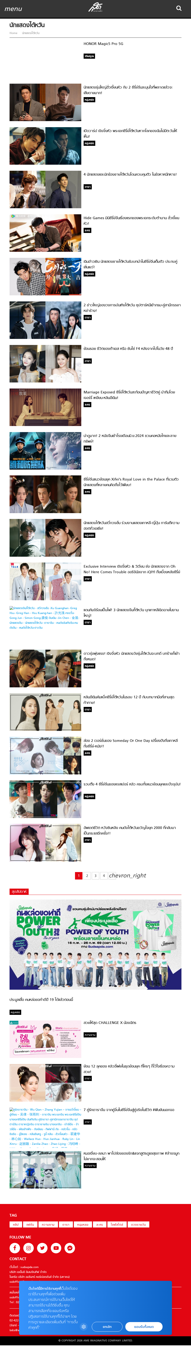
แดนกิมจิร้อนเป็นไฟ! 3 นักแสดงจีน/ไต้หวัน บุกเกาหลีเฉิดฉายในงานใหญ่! (131, 613)
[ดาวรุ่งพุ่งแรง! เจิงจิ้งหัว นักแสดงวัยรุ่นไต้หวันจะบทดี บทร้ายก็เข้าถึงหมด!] (45, 686)
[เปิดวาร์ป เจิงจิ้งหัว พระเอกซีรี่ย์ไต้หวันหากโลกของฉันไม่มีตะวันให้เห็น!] (45, 164)
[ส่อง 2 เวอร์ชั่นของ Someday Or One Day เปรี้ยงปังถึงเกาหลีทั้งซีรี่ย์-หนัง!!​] (45, 773)
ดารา (65, 1225)
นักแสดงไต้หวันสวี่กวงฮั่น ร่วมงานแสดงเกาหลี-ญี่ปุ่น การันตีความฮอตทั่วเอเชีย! (131, 526)
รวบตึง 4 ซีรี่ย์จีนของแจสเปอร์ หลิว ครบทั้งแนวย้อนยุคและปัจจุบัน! (132, 784)
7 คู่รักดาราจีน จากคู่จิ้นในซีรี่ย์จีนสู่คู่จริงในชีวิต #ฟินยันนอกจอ (129, 1110)
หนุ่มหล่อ (83, 1225)
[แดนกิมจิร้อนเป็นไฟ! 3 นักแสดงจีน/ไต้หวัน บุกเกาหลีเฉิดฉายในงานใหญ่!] (45, 628)
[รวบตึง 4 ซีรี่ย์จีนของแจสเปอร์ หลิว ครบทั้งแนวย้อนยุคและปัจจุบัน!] (45, 817)
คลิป (16, 1225)
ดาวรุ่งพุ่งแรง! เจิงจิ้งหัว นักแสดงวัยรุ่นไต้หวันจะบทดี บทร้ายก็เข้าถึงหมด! (132, 656)
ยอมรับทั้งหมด (144, 1326)
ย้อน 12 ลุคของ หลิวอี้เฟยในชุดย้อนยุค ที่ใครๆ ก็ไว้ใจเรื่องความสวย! (129, 1069)
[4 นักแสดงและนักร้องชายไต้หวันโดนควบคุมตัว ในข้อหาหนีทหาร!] (45, 207)
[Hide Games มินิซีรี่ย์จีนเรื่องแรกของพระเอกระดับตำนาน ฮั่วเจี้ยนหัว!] (45, 251)
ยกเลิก (107, 1326)
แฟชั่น (30, 1225)
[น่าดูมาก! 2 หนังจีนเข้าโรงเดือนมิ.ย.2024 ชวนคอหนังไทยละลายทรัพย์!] (45, 469)
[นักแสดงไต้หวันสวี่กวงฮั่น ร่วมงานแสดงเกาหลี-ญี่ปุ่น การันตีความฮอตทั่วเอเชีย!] (45, 556)
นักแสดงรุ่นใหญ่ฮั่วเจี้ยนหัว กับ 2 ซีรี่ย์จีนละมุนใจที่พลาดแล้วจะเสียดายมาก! (128, 90)
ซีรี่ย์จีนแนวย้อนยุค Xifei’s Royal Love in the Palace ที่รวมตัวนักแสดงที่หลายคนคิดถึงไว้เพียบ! (131, 482)
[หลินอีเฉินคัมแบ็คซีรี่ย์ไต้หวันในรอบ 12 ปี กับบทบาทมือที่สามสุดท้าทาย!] (45, 730)
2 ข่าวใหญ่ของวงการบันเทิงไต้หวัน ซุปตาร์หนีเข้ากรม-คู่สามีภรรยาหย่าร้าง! (132, 308)
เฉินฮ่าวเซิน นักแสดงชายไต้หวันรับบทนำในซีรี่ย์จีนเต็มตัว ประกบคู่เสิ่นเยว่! (130, 264)
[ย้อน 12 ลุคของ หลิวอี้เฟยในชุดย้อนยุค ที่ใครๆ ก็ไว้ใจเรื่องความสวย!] (45, 1100)
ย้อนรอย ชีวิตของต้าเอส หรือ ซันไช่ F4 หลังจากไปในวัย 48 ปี (128, 349)
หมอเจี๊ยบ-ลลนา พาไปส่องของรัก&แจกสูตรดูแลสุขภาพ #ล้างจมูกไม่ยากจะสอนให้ (131, 1156)
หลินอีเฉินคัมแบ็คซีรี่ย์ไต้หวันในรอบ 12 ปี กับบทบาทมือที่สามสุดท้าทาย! (129, 700)
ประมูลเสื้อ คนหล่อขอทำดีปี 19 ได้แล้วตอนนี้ (41, 1000)
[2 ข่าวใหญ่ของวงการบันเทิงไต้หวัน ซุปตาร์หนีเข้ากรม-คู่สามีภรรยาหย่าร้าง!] (45, 338)
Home (14, 33)
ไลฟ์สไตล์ (117, 1225)
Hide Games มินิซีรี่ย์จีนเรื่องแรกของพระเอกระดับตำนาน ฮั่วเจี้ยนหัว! (131, 221)
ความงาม (48, 1225)
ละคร (99, 1225)
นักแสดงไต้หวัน (30, 33)
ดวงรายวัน (138, 1225)
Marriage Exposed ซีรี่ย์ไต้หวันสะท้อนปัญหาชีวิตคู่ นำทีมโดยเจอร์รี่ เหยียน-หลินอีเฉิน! (129, 395)
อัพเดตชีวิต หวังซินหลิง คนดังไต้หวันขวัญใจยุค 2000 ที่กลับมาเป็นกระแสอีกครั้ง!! (130, 831)
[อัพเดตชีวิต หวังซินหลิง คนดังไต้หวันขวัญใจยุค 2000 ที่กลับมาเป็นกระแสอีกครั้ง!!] (45, 861)
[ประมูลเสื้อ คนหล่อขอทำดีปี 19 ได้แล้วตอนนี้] (95, 989)
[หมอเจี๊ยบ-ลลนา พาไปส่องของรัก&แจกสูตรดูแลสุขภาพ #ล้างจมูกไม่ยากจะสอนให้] (45, 1188)
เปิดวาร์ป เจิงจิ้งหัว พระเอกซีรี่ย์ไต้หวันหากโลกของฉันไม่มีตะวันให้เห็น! (130, 134)
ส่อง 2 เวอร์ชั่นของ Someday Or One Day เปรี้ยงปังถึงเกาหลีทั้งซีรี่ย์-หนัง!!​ (131, 744)
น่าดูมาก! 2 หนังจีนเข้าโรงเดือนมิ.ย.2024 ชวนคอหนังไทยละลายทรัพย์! (130, 439)
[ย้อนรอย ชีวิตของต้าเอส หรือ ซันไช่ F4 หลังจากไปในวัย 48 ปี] (45, 381)
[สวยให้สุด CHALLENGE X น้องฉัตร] (45, 1057)
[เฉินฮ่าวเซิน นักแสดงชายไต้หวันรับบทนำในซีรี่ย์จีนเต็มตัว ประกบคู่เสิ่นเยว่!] (45, 294)
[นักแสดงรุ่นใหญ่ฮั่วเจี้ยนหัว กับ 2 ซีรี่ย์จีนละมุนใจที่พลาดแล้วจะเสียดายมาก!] (45, 120)
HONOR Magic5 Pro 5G (103, 44)
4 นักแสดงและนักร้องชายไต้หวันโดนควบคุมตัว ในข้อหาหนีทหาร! (130, 175)
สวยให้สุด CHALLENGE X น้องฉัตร (110, 1023)
